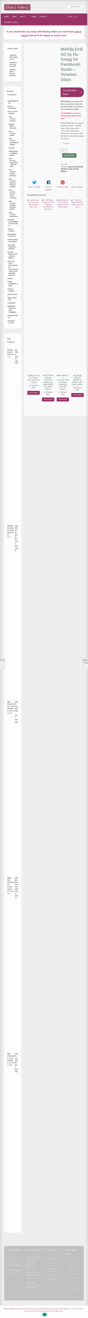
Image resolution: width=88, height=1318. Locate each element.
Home (6, 17)
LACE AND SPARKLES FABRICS (11, 247)
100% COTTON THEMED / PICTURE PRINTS (12, 205)
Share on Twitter (34, 187)
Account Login (11, 22)
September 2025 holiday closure (13, 57)
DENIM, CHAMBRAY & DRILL (12, 284)
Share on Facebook (48, 188)
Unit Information (73, 1275)
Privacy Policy (73, 1279)
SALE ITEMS (53, 1276)
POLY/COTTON (12, 294)
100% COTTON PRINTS (12, 133)
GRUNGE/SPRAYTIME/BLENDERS (13, 153)
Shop (14, 17)
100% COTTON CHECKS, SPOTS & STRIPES (12, 183)
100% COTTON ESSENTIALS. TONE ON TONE (13, 162)
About (22, 17)
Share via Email (76, 187)
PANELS (10, 278)
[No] (85, 1312)
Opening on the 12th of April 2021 (13, 64)
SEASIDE (12, 148)
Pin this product (62, 187)
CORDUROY (11, 303)
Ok (45, 1314)
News (34, 17)
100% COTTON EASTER (12, 119)
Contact (43, 17)
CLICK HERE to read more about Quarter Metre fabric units (71, 115)
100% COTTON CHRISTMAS (13, 214)
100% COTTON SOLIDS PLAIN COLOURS (12, 194)
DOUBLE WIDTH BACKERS (13, 126)
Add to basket (69, 155)
